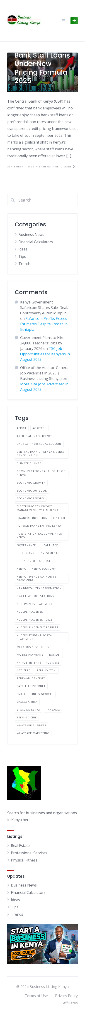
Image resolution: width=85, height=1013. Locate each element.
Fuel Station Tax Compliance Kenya (39, 535)
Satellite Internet (31, 686)
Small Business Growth (35, 694)
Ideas (22, 249)
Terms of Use (36, 995)
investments (49, 553)
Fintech (59, 518)
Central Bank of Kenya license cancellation (40, 453)
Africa (22, 428)
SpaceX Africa (27, 701)
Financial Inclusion (32, 518)
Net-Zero (24, 670)
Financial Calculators (35, 241)
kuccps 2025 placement (34, 604)
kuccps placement (31, 611)
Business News (31, 234)
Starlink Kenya (28, 709)
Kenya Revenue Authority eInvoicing (36, 578)
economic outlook (32, 490)
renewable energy (31, 678)
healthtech (51, 545)
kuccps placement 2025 (34, 619)
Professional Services (29, 852)
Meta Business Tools (33, 647)
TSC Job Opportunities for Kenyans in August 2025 (45, 354)
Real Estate (20, 845)
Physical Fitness (24, 860)
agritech (39, 428)
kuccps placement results (37, 627)
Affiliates (70, 1002)
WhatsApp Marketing (33, 733)
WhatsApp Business (31, 725)
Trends (24, 263)
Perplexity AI (47, 670)
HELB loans (25, 553)
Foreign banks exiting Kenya (39, 525)
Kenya (21, 568)
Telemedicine (27, 717)
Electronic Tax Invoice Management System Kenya (37, 508)
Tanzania (53, 709)
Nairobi (55, 654)
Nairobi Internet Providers (38, 662)
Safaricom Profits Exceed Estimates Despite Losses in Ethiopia (44, 324)
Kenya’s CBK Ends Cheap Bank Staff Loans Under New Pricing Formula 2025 (42, 59)
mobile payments (30, 654)
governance (26, 545)
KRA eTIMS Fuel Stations (35, 596)
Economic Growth (31, 482)
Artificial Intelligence (34, 436)
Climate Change (29, 463)
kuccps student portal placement (35, 637)
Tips (22, 256)
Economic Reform (30, 498)
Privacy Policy (66, 995)
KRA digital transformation (39, 588)
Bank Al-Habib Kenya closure (39, 443)
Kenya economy (44, 568)
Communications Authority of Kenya (41, 473)
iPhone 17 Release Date (34, 561)
